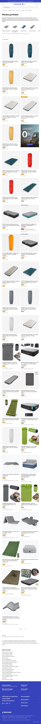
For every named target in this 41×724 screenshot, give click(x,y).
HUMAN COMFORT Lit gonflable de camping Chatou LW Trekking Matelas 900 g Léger (11, 589)
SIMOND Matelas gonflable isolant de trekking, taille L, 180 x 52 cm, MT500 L (29, 171)
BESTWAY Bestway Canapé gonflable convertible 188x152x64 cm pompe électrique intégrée (28, 475)
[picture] (11, 51)
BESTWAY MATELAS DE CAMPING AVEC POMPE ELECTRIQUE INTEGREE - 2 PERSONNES (29, 225)
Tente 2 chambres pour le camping (8, 656)
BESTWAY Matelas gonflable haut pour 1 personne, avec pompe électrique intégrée (11, 225)
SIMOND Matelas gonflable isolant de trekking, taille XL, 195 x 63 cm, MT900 (10, 145)
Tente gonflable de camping (7, 663)
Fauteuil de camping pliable (7, 673)
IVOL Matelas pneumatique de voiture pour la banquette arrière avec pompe (30, 532)
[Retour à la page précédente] (16, 629)
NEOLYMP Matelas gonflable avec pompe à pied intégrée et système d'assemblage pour (11, 419)
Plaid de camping (5, 657)
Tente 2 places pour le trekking (7, 679)
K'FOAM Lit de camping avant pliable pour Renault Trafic (11, 475)
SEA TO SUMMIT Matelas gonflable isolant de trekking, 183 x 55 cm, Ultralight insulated (10, 254)
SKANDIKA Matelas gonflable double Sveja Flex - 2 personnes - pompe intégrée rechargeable (29, 363)
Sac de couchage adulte (6, 659)
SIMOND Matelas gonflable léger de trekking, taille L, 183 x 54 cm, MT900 (28, 308)
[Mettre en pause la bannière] (36, 1)
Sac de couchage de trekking (7, 665)
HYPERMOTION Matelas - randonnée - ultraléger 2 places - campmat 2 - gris (10, 363)
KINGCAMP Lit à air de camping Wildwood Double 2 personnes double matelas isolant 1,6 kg (10, 560)
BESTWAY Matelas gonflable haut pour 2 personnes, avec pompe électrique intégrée (29, 254)
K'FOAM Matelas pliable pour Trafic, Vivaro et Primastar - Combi (11, 532)
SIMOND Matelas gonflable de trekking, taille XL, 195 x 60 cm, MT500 (29, 62)
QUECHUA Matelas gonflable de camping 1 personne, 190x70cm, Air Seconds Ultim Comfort (11, 391)
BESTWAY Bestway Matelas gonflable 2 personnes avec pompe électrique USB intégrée (29, 589)
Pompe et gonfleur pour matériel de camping (10, 666)
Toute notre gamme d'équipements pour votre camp (11, 672)
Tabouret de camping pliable (7, 670)
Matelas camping (32, 30)
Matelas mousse (24, 30)
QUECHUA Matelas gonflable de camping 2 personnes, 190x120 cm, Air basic (11, 116)
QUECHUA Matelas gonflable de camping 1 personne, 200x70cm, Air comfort (29, 198)
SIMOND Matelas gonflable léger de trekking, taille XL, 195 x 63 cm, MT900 (10, 308)
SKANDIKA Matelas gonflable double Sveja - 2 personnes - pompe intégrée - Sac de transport (29, 419)
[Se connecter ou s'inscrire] (35, 4)
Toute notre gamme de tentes (7, 676)
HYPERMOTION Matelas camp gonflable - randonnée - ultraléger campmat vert (29, 447)
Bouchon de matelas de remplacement (9, 660)
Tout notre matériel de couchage (8, 669)
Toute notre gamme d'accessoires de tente (10, 675)
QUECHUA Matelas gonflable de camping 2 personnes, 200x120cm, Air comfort (30, 282)
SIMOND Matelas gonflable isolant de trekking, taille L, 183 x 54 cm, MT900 (10, 88)
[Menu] (3, 4)
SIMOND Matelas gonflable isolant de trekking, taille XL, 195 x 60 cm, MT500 (10, 198)
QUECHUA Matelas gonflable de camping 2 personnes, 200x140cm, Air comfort (11, 171)
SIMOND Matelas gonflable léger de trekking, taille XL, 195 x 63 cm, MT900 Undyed (10, 447)
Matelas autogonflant (6, 30)
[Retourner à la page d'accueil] (19, 4)
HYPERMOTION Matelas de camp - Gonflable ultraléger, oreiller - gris (9, 504)
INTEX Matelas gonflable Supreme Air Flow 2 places (29, 560)
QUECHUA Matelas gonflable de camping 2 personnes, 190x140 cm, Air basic (30, 88)
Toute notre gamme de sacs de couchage (9, 662)
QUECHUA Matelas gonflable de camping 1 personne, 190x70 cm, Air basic (29, 116)
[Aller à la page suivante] (24, 629)
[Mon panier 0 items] (38, 4)
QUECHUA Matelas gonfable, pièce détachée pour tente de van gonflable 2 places (29, 391)
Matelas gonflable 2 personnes (14, 31)
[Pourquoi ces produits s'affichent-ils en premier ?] (2, 39)
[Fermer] (38, 1)
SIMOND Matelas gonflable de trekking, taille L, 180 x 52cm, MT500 (10, 62)
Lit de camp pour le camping (7, 653)
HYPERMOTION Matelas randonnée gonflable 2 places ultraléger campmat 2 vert (29, 504)
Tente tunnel (4, 678)
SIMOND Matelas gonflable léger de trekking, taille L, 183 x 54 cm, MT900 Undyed (10, 336)
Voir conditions (29, 144)
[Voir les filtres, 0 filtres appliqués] (3, 37)
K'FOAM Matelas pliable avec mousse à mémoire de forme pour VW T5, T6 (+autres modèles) (11, 618)
